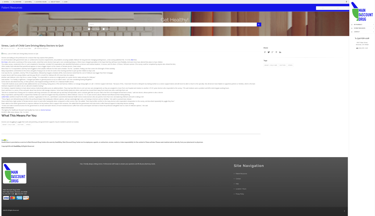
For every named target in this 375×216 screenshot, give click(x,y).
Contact (238, 179)
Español (6, 2)
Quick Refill (28, 2)
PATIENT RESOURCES (359, 28)
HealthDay (17, 146)
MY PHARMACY (358, 24)
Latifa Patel (5, 97)
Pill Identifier (17, 2)
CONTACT (357, 32)
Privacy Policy (239, 194)
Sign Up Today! (55, 2)
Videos (107, 29)
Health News (95, 29)
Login (65, 2)
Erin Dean (4, 62)
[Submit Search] (259, 24)
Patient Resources (330, 8)
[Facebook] (344, 211)
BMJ (132, 60)
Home (319, 8)
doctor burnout (46, 110)
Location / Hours (40, 2)
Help (237, 184)
